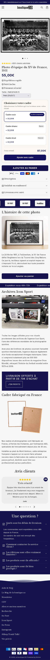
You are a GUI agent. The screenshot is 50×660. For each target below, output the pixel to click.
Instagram (7, 630)
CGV (4, 602)
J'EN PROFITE (14, 384)
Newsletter (7, 597)
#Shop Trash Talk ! (11, 634)
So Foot (5, 616)
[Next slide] (34, 507)
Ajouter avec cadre (25, 157)
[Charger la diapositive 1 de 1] (23, 58)
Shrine (38, 657)
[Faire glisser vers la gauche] (3, 35)
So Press (6, 625)
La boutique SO (21, 657)
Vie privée (7, 639)
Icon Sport (7, 620)
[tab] (20, 507)
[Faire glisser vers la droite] (47, 35)
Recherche (7, 611)
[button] (42, 7)
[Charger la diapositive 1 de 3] (27, 58)
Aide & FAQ (7, 588)
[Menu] (2, 7)
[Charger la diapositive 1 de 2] (25, 58)
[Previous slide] (16, 507)
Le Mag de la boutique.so (14, 593)
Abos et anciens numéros (14, 607)
